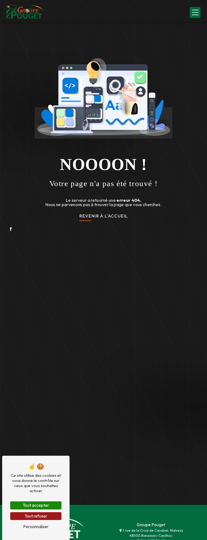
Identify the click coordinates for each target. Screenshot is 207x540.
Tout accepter (36, 505)
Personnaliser (36, 526)
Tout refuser (36, 516)
